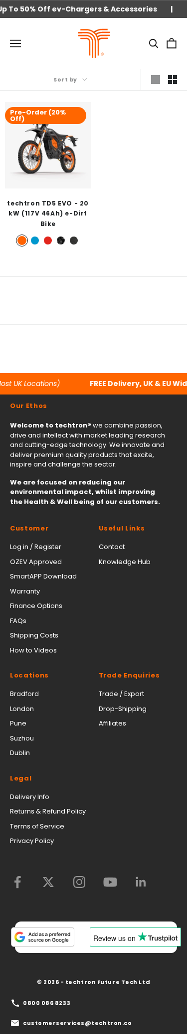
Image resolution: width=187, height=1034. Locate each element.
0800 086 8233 (46, 1003)
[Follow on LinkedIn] (141, 882)
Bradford (24, 693)
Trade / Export (121, 693)
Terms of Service (37, 826)
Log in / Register (35, 547)
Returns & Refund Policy (48, 811)
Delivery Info (29, 797)
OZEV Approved (36, 561)
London (22, 709)
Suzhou (22, 738)
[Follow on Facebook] (17, 882)
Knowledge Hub (125, 561)
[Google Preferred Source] (42, 937)
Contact (112, 547)
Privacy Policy (32, 841)
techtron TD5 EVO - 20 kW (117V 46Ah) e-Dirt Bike (48, 213)
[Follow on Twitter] (48, 882)
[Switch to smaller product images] (172, 79)
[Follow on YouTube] (110, 882)
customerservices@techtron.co (77, 1023)
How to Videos (33, 650)
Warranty (25, 591)
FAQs (18, 621)
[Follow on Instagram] (79, 882)
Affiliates (112, 723)
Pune (18, 723)
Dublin (20, 753)
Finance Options (36, 605)
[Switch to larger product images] (155, 79)
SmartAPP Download (43, 576)
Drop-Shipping (123, 709)
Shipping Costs (34, 635)
